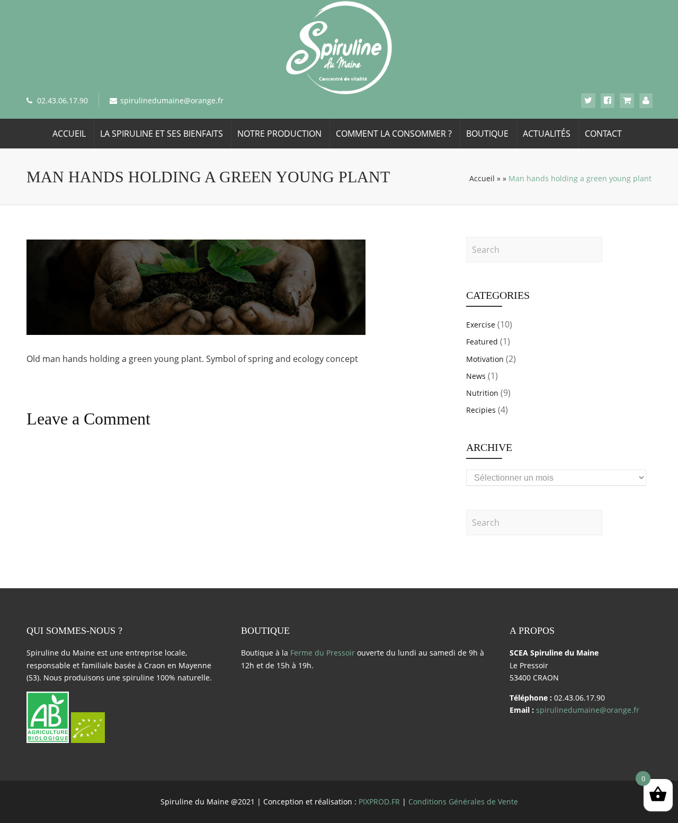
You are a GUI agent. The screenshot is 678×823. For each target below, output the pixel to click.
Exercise (480, 325)
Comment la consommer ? (394, 133)
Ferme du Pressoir (322, 653)
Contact (603, 133)
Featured (482, 342)
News (476, 376)
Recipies (481, 410)
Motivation (485, 359)
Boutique (487, 133)
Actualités (546, 133)
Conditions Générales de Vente (463, 802)
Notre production (279, 133)
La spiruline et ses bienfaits (161, 133)
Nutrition (482, 393)
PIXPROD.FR (379, 802)
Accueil (69, 133)
